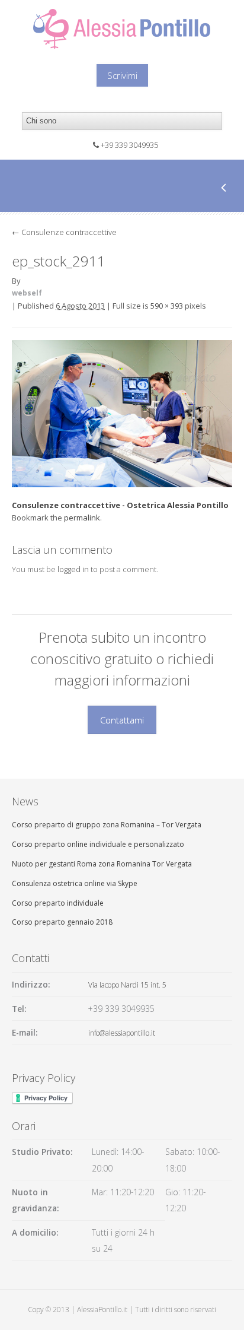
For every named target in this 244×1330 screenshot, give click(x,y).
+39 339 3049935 (129, 144)
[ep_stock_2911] (122, 484)
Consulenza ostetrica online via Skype (74, 883)
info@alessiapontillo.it (121, 1033)
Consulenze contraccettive (64, 232)
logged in (73, 569)
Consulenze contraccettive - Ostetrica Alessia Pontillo (120, 505)
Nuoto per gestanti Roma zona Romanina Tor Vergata (102, 864)
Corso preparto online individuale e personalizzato (98, 844)
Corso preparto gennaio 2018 (62, 922)
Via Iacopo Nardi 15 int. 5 (127, 985)
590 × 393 (166, 306)
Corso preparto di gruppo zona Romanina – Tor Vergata (106, 825)
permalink (82, 517)
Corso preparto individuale (58, 903)
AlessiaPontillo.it (102, 1309)
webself (27, 293)
